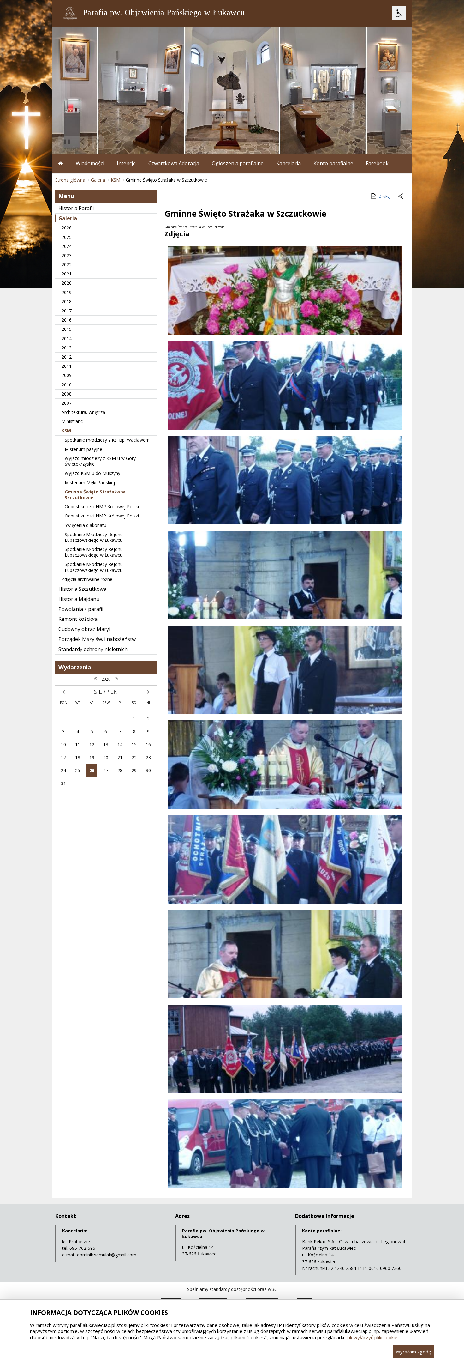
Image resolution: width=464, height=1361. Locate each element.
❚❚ (64, 141)
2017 (67, 311)
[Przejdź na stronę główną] (60, 163)
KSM (66, 430)
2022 (67, 265)
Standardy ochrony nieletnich (93, 649)
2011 (67, 366)
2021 (67, 274)
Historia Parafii (76, 208)
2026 (67, 228)
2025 (67, 237)
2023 (67, 255)
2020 (67, 283)
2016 (67, 320)
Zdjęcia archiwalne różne (87, 579)
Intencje (126, 163)
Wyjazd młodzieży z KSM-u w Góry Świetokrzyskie (100, 461)
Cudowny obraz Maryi (84, 629)
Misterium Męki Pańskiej (90, 483)
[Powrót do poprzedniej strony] (401, 196)
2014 (67, 339)
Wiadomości (90, 163)
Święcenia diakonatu (85, 525)
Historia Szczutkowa (82, 588)
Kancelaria (288, 163)
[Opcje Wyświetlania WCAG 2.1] (399, 13)
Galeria (67, 218)
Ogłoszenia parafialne (238, 163)
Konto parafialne (333, 163)
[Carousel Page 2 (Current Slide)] (119, 141)
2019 (67, 292)
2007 (67, 403)
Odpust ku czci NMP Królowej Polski (102, 507)
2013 (67, 348)
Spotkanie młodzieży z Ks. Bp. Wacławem (107, 440)
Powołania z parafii (80, 609)
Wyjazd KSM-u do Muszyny (92, 473)
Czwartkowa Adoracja (173, 163)
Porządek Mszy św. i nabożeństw (97, 639)
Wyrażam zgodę (413, 1351)
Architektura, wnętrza (83, 412)
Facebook (377, 163)
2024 (67, 246)
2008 (67, 394)
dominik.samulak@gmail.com (106, 1255)
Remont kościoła (78, 618)
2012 (67, 357)
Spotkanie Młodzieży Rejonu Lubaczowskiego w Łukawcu (94, 537)
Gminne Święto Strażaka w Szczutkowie (95, 494)
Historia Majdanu (78, 599)
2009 (67, 375)
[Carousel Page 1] (113, 141)
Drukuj (384, 196)
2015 (67, 329)
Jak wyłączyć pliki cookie (371, 1337)
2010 (67, 385)
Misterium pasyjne (83, 449)
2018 (67, 302)
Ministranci (73, 421)
